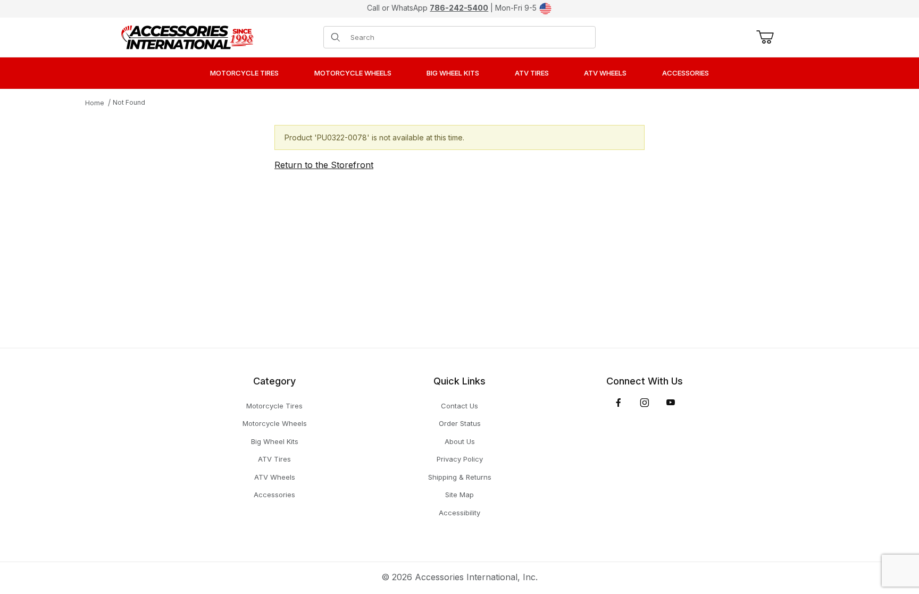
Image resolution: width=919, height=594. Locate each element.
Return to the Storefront (323, 165)
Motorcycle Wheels (275, 423)
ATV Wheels (274, 477)
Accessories (274, 494)
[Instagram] (645, 402)
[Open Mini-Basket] (763, 37)
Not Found (129, 102)
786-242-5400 (459, 7)
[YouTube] (670, 402)
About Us (460, 441)
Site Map (459, 494)
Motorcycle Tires (274, 405)
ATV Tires (274, 459)
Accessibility (459, 512)
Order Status (460, 423)
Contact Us (459, 405)
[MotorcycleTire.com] (187, 36)
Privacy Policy (460, 459)
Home (94, 103)
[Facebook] (618, 402)
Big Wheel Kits (274, 441)
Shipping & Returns (459, 477)
